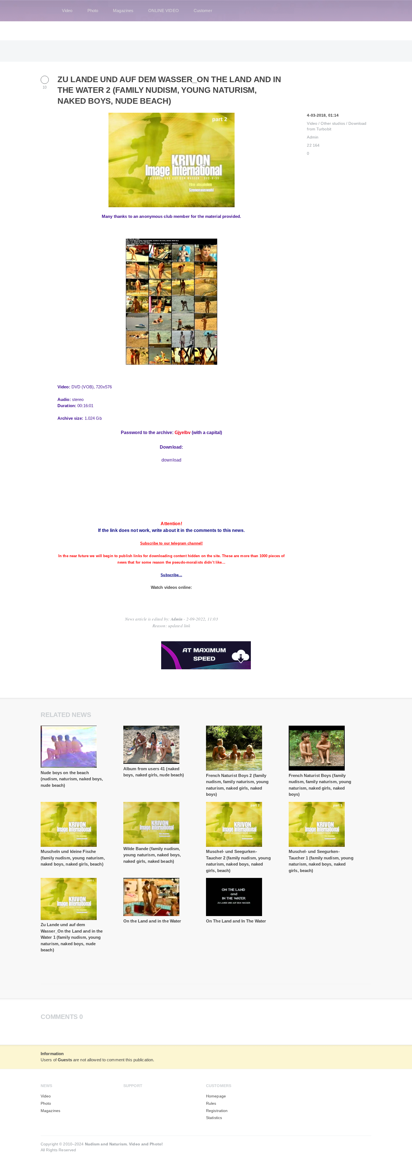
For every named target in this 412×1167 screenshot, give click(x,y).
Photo (92, 10)
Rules (211, 1103)
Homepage (216, 1096)
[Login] (363, 10)
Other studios (333, 123)
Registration (217, 1111)
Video (67, 10)
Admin (312, 137)
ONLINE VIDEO (163, 10)
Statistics (214, 1118)
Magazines (123, 10)
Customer (203, 10)
